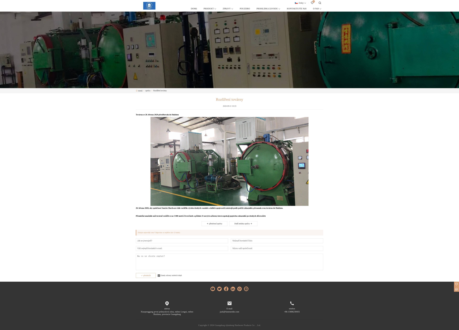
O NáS (316, 8)
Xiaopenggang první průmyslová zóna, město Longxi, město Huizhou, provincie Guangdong (167, 313)
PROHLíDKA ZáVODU (267, 8)
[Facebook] (226, 288)
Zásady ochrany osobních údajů (171, 275)
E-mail (229, 308)
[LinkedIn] (232, 288)
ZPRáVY (227, 8)
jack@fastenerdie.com (229, 312)
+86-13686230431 (292, 312)
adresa (167, 308)
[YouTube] (212, 288)
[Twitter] (219, 288)
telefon (292, 308)
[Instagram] (246, 288)
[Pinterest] (239, 288)
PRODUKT (209, 8)
